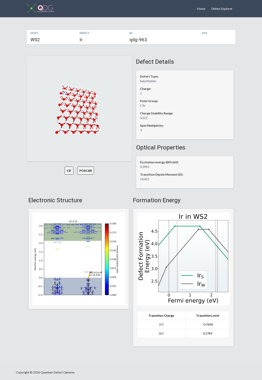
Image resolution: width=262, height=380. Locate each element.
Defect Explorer (221, 8)
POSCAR (85, 170)
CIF (69, 170)
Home (201, 8)
